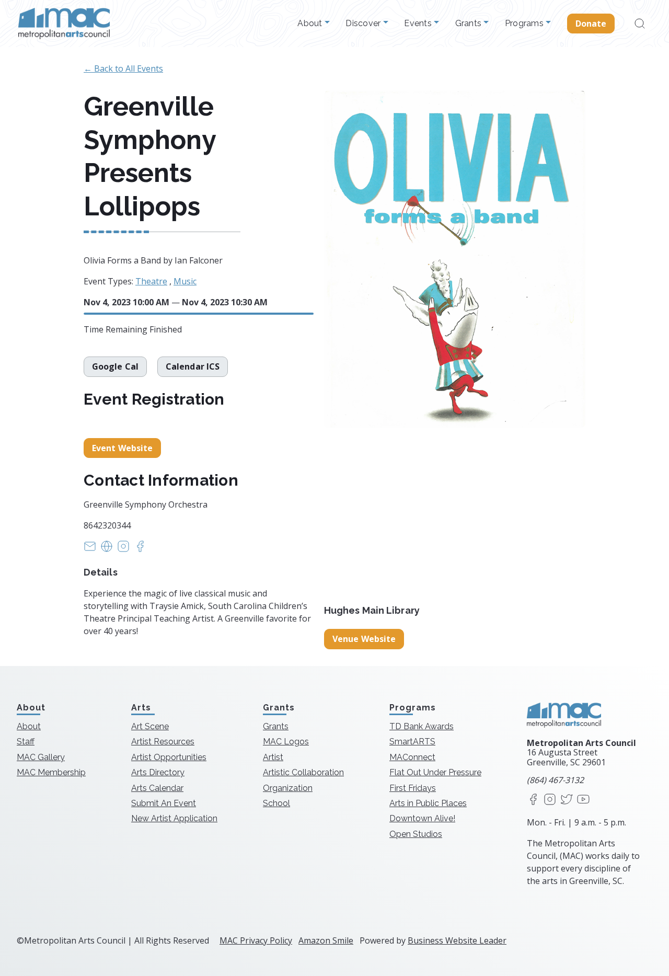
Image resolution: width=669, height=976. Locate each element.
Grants (469, 23)
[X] (566, 800)
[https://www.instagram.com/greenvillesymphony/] (123, 549)
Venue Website (364, 639)
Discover (364, 23)
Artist (273, 757)
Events (419, 23)
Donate (591, 23)
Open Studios (415, 834)
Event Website (122, 448)
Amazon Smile (325, 940)
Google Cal (115, 366)
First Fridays (412, 788)
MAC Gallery (41, 757)
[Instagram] (550, 800)
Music (185, 281)
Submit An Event (163, 803)
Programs (525, 23)
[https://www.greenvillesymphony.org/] (106, 549)
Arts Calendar (157, 788)
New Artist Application (174, 818)
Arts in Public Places (428, 803)
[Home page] (64, 23)
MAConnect (412, 757)
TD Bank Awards (421, 726)
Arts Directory (157, 772)
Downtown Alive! (422, 818)
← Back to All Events (123, 68)
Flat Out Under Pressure (435, 772)
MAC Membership (51, 772)
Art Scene (150, 726)
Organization (288, 788)
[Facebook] (533, 800)
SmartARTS (412, 742)
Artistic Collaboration (303, 772)
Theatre (151, 281)
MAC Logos (286, 742)
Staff (25, 742)
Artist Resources (162, 742)
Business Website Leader (457, 940)
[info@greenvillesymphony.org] (90, 549)
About (311, 23)
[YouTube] (583, 800)
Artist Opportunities (168, 757)
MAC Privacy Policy (256, 940)
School (276, 803)
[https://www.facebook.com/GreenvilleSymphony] (140, 549)
